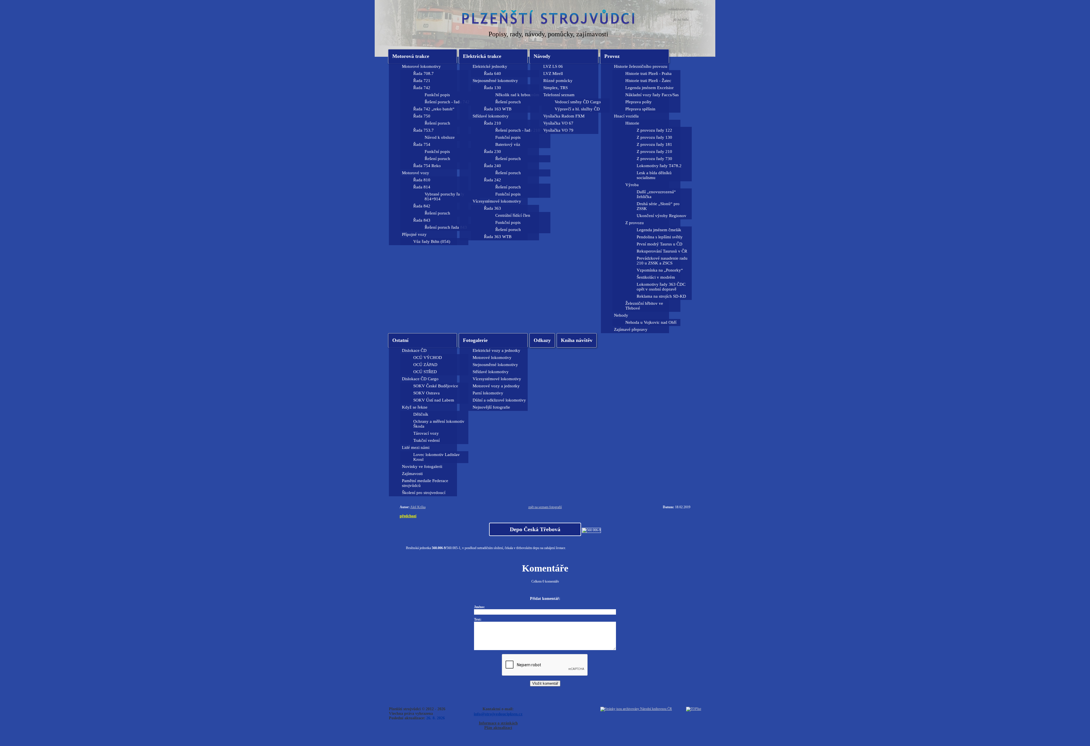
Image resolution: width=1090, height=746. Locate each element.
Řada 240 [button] (492, 165)
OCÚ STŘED (425, 371)
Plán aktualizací (498, 728)
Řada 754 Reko (427, 165)
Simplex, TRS (555, 87)
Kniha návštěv (576, 340)
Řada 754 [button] (421, 144)
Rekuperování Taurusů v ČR (662, 251)
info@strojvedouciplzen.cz (498, 713)
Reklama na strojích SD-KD (661, 296)
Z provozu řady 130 (654, 137)
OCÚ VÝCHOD (427, 357)
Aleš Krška (417, 507)
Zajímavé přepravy (630, 329)
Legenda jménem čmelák (659, 230)
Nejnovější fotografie (491, 407)
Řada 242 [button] (492, 180)
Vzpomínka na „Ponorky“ (660, 270)
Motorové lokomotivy (492, 357)
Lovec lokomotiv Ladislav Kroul (436, 457)
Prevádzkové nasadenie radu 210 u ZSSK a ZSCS (662, 260)
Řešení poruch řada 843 (446, 227)
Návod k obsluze (440, 137)
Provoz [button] (612, 56)
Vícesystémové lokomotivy (497, 379)
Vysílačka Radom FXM (563, 116)
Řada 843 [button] (421, 220)
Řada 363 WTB (498, 236)
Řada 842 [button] (421, 206)
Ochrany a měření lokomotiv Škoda (438, 423)
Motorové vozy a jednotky (496, 386)
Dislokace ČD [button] (414, 350)
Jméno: (479, 607)
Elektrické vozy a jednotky (496, 350)
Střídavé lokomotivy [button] (491, 116)
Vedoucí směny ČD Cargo (578, 102)
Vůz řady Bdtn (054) (431, 241)
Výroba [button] (632, 184)
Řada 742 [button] (421, 87)
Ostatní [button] (400, 340)
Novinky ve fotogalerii (422, 466)
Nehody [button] (621, 315)
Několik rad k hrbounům (517, 95)
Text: (477, 619)
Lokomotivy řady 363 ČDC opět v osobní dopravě (661, 286)
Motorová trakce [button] (410, 56)
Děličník (420, 414)
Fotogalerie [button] (475, 340)
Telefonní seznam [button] (559, 95)
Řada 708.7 (423, 73)
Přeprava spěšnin (640, 109)
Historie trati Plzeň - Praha (648, 73)
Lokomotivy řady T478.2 (659, 165)
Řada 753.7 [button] (423, 130)
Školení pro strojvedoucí (423, 492)
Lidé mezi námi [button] (415, 447)
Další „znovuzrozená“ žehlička (656, 194)
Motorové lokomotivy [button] (421, 66)
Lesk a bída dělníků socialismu (654, 175)
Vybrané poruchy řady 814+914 (444, 196)
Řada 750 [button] (421, 116)
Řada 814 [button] (421, 187)
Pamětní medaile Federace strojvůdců (425, 483)
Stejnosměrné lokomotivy (495, 364)
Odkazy (542, 340)
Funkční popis (437, 95)
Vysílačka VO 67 (558, 123)
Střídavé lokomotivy (491, 371)
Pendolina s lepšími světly (660, 237)
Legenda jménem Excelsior (649, 87)
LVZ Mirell (553, 73)
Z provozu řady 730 (654, 158)
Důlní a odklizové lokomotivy (499, 400)
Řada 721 (421, 80)
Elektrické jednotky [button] (490, 66)
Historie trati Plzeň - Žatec (648, 80)
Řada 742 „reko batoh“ (433, 109)
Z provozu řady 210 (654, 151)
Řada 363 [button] (492, 208)
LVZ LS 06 (553, 66)
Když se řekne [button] (414, 407)
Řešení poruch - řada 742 (447, 102)
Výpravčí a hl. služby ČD (577, 109)
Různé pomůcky (558, 80)
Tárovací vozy (426, 433)
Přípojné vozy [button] (414, 234)
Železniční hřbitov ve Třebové (644, 305)
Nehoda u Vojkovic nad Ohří (650, 322)
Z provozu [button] (634, 222)
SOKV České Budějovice (435, 386)
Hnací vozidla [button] (626, 116)
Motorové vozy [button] (415, 173)
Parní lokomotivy (488, 393)
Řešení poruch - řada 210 (517, 130)
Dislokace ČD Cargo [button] (420, 379)
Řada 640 (492, 73)
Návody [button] (542, 56)
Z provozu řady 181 (654, 144)
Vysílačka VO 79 (558, 130)
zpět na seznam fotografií (545, 507)
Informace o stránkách (498, 723)
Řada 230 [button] (492, 151)
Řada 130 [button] (492, 87)
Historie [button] (632, 123)
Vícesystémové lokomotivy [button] (497, 201)
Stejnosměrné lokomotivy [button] (495, 80)
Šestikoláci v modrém (656, 277)
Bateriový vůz (507, 144)
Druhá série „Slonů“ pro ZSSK (658, 206)
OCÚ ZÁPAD (425, 364)
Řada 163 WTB (498, 109)
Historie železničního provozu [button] (640, 66)
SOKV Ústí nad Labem (433, 400)
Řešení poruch (437, 123)
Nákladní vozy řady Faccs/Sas (652, 95)
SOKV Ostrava (426, 393)
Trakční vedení (426, 440)
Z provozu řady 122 (654, 130)
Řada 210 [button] (492, 123)
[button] (493, 56)
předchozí (408, 516)
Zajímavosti (412, 473)
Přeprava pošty (638, 102)
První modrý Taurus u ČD (659, 244)
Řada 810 (421, 180)
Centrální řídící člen (512, 215)
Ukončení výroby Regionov (661, 215)
